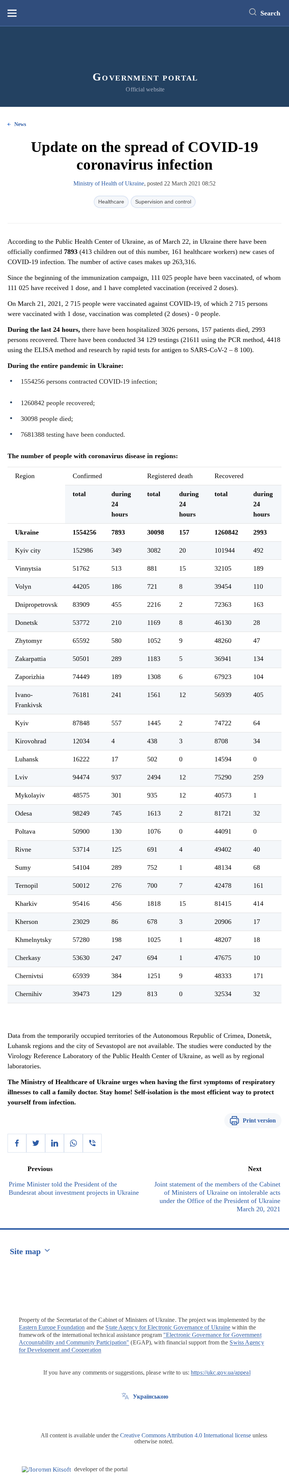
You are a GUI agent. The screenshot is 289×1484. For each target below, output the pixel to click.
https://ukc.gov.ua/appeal (221, 1372)
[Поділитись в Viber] (92, 1143)
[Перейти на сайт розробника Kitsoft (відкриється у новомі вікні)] (46, 1469)
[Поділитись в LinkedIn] (55, 1143)
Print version (259, 1120)
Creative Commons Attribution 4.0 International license (185, 1435)
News (20, 124)
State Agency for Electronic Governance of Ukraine (167, 1327)
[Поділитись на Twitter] (36, 1143)
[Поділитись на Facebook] (17, 1143)
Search (270, 13)
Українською (150, 1396)
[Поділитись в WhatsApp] (73, 1143)
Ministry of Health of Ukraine (108, 183)
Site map (25, 1251)
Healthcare (111, 202)
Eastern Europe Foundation (52, 1327)
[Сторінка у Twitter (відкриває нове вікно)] (125, 1413)
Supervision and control (163, 202)
